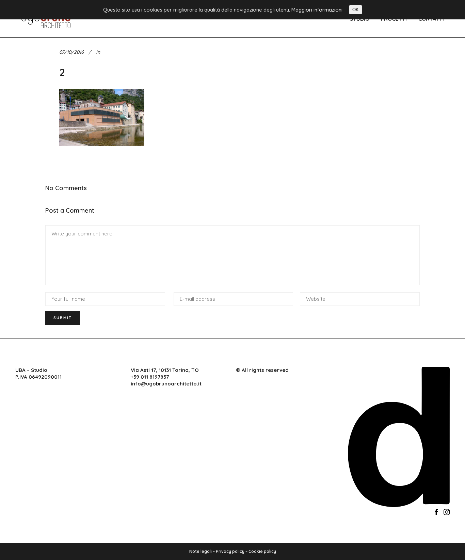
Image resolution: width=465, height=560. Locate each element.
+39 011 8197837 (150, 377)
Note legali (200, 551)
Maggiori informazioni (316, 9)
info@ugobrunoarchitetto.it (166, 383)
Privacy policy (230, 551)
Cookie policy (262, 551)
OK (355, 9)
